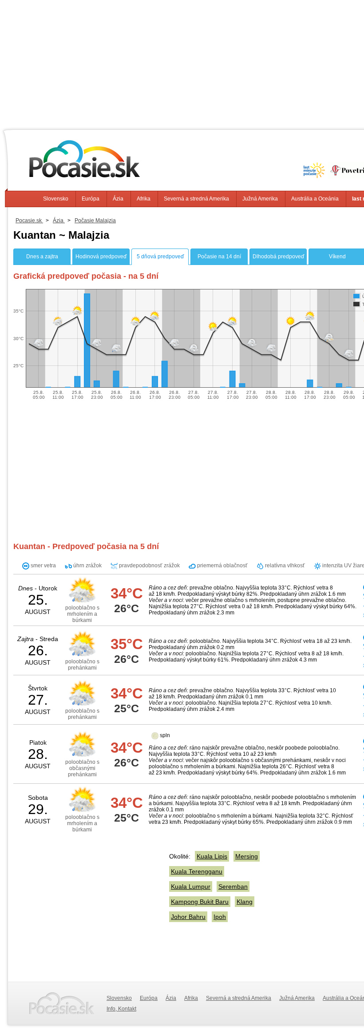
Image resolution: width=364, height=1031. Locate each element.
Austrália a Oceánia (315, 199)
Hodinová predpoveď (101, 256)
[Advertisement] (87, 904)
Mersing (246, 856)
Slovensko (55, 199)
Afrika (143, 199)
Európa (90, 199)
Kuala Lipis (212, 856)
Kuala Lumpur (190, 886)
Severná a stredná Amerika (196, 199)
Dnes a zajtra (42, 256)
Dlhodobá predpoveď (278, 256)
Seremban (233, 886)
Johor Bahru (188, 916)
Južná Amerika (260, 199)
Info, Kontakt (121, 1009)
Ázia (118, 199)
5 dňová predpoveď (160, 256)
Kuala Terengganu (196, 871)
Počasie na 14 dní (219, 256)
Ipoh (220, 916)
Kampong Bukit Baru (200, 901)
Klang (245, 901)
